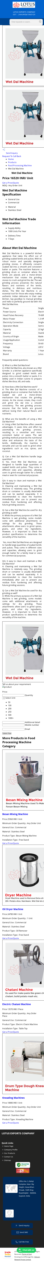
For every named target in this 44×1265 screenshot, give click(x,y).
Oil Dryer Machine (12, 909)
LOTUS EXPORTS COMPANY (24, 13)
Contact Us (8, 1157)
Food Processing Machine (20, 165)
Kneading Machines (13, 1097)
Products (12, 162)
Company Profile (10, 1150)
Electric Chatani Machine (16, 1004)
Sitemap (7, 1160)
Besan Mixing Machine (15, 814)
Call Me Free (24, 1242)
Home (11, 159)
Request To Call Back (11, 156)
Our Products (9, 1153)
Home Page (8, 1146)
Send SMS (24, 1232)
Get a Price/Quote (10, 182)
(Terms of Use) (27, 1254)
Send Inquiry (12, 153)
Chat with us (28, 1250)
